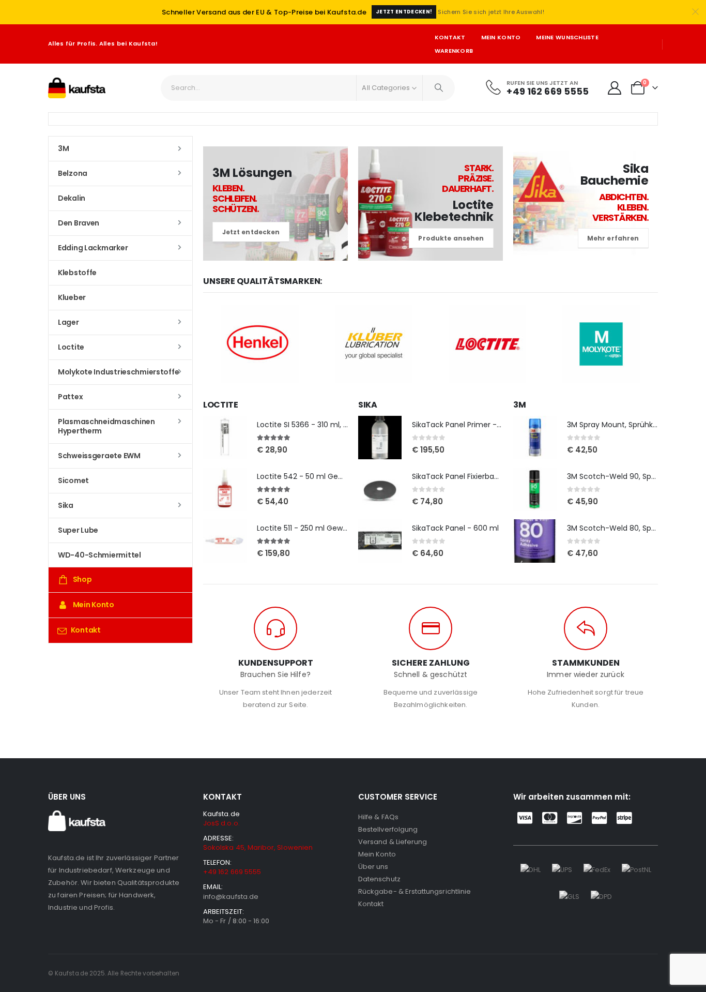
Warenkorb (454, 51)
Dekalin (71, 198)
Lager (68, 322)
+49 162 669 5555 (232, 872)
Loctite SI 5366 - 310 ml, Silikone (313, 424)
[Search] (439, 88)
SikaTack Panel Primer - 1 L (459, 424)
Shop (82, 579)
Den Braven (78, 223)
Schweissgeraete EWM (99, 455)
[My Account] (615, 88)
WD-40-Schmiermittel (99, 555)
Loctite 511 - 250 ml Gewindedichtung (324, 528)
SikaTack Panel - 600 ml (455, 528)
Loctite (71, 347)
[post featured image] (225, 437)
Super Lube (78, 530)
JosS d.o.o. (221, 823)
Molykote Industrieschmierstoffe (118, 372)
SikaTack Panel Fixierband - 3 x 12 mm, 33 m (490, 476)
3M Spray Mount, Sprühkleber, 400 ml (633, 424)
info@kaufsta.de (230, 896)
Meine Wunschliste (567, 37)
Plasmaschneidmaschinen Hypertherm (106, 426)
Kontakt (450, 37)
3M (63, 148)
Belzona (72, 173)
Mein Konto (501, 37)
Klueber (72, 297)
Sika (65, 505)
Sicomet (73, 480)
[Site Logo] (76, 88)
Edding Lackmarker (93, 248)
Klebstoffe (77, 272)
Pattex (70, 397)
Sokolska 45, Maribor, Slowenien (258, 847)
